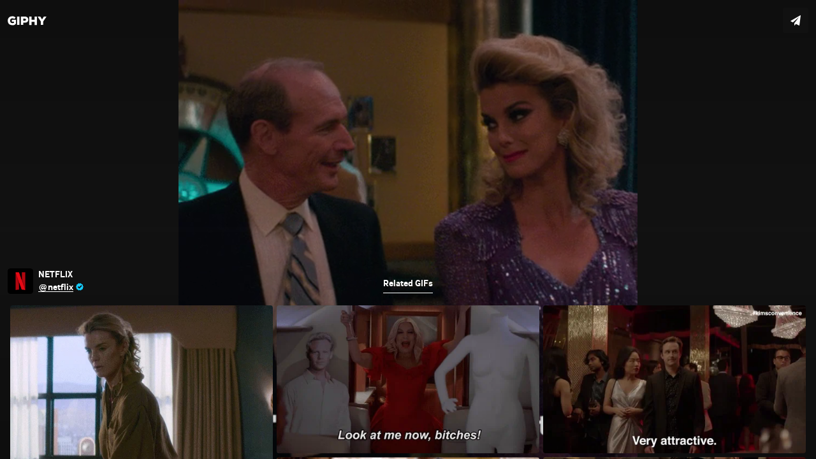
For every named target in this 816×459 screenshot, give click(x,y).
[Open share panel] (795, 20)
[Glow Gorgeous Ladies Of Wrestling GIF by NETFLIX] (408, 229)
